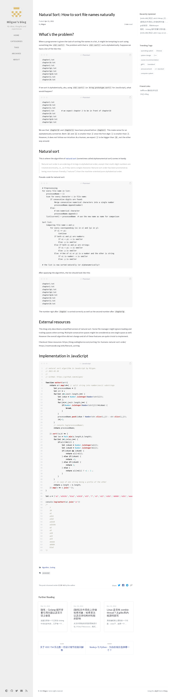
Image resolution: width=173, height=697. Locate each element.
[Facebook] (123, 585)
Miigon (43, 24)
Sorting (52, 567)
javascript (46, 573)
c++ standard (159, 69)
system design (146, 55)
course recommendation (150, 60)
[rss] (26, 691)
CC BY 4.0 (61, 585)
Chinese (159, 51)
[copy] (130, 55)
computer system (147, 73)
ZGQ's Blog (144, 94)
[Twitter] (119, 585)
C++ (155, 55)
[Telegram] (127, 585)
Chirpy (165, 691)
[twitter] (16, 691)
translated (151, 64)
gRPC (143, 64)
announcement (146, 69)
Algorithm (45, 567)
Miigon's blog (16, 22)
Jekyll (156, 691)
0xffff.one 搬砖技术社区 (149, 90)
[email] (21, 691)
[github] (11, 691)
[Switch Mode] (6, 691)
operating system (147, 51)
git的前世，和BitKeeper (149, 25)
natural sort (71, 158)
